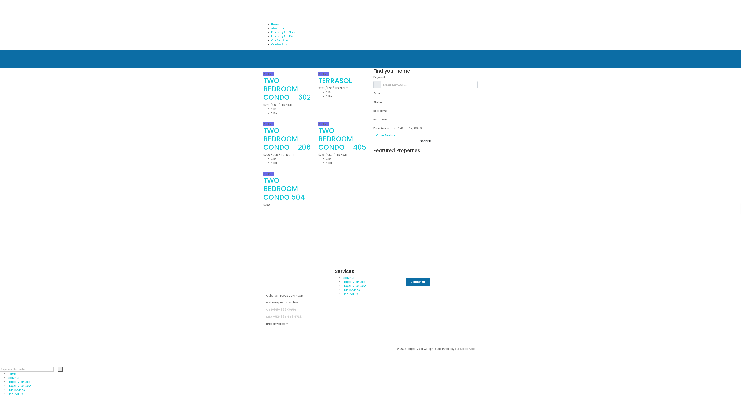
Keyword (379, 77)
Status (377, 102)
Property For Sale (354, 282)
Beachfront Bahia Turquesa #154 (418, 194)
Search (425, 141)
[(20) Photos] (319, 120)
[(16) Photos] (264, 70)
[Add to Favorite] (267, 70)
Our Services (351, 290)
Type (376, 93)
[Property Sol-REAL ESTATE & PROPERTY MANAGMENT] (321, 11)
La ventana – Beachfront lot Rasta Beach (418, 220)
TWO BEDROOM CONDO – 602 (287, 89)
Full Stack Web (465, 349)
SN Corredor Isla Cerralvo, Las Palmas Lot (421, 167)
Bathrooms (380, 119)
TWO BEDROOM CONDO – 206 (287, 139)
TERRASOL (335, 81)
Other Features (386, 135)
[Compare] (269, 70)
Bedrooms (380, 111)
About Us (349, 278)
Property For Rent (354, 286)
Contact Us (350, 294)
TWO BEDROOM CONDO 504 (284, 188)
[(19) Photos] (319, 70)
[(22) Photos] (264, 170)
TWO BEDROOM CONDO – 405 (342, 139)
